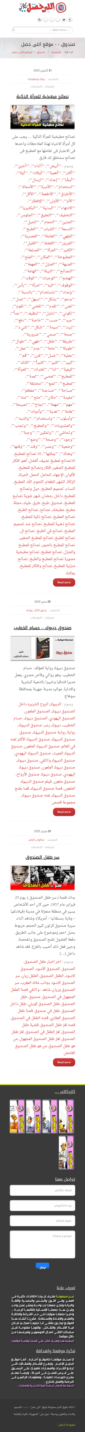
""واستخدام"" (44, 418)
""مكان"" (51, 397)
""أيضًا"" (68, 180)
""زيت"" (69, 327)
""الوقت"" (29, 278)
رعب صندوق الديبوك (34, 725)
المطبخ (19, 482)
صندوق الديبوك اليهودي (33, 753)
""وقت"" (33, 446)
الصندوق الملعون (37, 711)
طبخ (45, 503)
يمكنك (70, 573)
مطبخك (58, 510)
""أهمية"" (54, 173)
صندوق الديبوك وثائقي (57, 760)
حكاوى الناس (36, 839)
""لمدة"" (32, 376)
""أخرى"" (22, 166)
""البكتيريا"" (28, 208)
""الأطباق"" (66, 194)
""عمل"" (22, 348)
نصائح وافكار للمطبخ (36, 566)
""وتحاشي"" (65, 432)
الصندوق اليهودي (62, 718)
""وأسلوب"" (66, 418)
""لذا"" (54, 369)
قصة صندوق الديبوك (46, 788)
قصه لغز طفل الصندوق (57, 1025)
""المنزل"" (49, 264)
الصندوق (68, 969)
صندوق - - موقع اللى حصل (28, 52)
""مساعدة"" (48, 390)
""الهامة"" (31, 271)
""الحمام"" (49, 222)
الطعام (50, 482)
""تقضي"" (36, 306)
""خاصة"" (36, 320)
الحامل (46, 475)
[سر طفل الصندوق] (42, 877)
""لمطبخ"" (67, 383)
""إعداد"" (53, 180)
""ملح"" (37, 397)
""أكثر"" (69, 173)
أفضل (33, 460)
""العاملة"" (50, 236)
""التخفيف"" (65, 215)
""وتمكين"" (45, 432)
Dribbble (45, 19)
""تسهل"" (35, 299)
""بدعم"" (68, 299)
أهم (24, 460)
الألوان (70, 475)
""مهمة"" (54, 404)
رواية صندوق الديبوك (49, 732)
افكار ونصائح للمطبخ (35, 467)
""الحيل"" (31, 222)
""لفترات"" (39, 369)
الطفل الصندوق (52, 976)
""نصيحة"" (21, 404)
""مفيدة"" (67, 397)
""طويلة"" (67, 348)
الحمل (34, 475)
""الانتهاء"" (66, 208)
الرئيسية (56, 52)
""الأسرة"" (46, 187)
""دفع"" (21, 320)
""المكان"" (45, 257)
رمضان (47, 496)
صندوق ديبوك (27, 760)
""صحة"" (68, 334)
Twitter (63, 19)
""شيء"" (22, 327)
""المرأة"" (51, 250)
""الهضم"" (67, 278)
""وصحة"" (50, 439)
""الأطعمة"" (47, 194)
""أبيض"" (53, 166)
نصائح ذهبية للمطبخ (59, 524)
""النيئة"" (48, 271)
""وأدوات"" (36, 411)
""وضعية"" (66, 446)
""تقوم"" (20, 306)
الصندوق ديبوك (36, 718)
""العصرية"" (31, 236)
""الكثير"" (67, 250)
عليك (27, 503)
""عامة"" (51, 348)
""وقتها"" (18, 446)
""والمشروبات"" (63, 425)
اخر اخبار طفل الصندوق (42, 961)
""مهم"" (69, 404)
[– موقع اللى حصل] (42, 8)
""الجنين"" (67, 222)
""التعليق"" (45, 215)
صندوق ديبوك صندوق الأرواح (39, 774)
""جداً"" (17, 313)
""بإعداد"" (67, 292)
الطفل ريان (30, 976)
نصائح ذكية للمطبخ (36, 517)
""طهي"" (35, 341)
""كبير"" (69, 362)
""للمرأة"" (22, 369)
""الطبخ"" (31, 229)
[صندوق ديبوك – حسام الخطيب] (42, 648)
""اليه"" (50, 285)
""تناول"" (50, 313)
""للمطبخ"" (66, 376)
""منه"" (23, 397)
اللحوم (39, 482)
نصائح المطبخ (64, 517)
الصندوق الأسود (48, 969)
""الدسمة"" (67, 229)
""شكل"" (38, 327)
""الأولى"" (54, 201)
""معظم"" (29, 390)
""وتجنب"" (20, 425)
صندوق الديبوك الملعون (42, 746)
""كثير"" (54, 362)
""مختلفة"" (35, 383)
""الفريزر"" (67, 243)
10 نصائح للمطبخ (27, 453)
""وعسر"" (49, 446)
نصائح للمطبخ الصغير (36, 538)
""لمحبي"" (48, 376)
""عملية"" (68, 355)
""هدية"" (53, 411)
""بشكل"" (52, 299)
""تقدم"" (53, 306)
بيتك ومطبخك (36, 79)
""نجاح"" (39, 404)
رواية (29, 610)
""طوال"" (19, 341)
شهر (37, 496)
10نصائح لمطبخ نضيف (57, 460)
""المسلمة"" (33, 250)
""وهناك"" (67, 453)
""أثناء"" (38, 166)
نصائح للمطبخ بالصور (58, 545)
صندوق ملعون (64, 781)
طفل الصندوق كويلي (44, 1004)
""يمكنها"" (50, 453)
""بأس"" (20, 285)
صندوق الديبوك (63, 739)
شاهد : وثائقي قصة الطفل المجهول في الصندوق (43, 993)
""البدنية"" (48, 208)
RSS (39, 19)
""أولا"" (22, 173)
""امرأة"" (36, 285)
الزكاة (71, 482)
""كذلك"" (24, 362)
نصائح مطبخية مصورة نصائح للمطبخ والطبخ (45, 556)
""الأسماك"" (27, 187)
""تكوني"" (67, 313)
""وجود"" (68, 439)
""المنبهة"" (67, 264)
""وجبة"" (28, 432)
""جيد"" (69, 320)
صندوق (57, 503)
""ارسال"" (36, 180)
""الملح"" (29, 257)
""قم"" (24, 355)
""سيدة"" (54, 327)
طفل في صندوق (47, 1011)
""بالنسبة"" (27, 292)
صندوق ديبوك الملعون (58, 767)
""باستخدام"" (47, 292)
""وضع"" (34, 439)
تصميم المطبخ (52, 488)
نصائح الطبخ (28, 510)
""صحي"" (51, 334)
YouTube (57, 19)
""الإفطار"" (36, 201)
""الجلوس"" (26, 215)
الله (29, 482)
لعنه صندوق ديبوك (36, 795)
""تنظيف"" (32, 313)
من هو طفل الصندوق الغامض (45, 1050)
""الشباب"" (48, 229)
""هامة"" (68, 411)
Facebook (70, 19)
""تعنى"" (68, 306)
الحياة (23, 475)
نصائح (45, 510)
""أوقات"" (37, 173)
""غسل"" (52, 355)
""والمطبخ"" (40, 425)
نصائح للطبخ (65, 538)
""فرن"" (37, 355)
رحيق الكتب (40, 610)
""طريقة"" (67, 341)
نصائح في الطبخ (50, 531)
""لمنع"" (52, 383)
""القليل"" (31, 243)
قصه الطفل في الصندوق (29, 1018)
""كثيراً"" (40, 362)
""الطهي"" (67, 236)
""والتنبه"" (24, 418)
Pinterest (51, 19)
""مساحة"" (66, 390)
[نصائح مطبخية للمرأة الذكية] (42, 117)
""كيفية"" (68, 369)
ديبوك (56, 725)
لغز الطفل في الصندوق (43, 1032)
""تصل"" (19, 299)
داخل (58, 496)
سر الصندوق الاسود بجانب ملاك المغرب (45, 979)
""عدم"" (37, 348)
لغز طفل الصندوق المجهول (39, 1039)
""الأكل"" (30, 194)
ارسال (42, 1267)
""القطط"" (49, 243)
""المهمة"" (32, 264)
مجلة (17, 503)
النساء (70, 488)
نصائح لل (27, 531)
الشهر (61, 482)
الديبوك (55, 704)
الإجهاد (58, 475)
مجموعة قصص (63, 802)
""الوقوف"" (66, 285)
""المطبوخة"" (64, 257)
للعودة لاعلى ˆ (66, 1424)
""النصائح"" (66, 271)
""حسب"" (53, 320)
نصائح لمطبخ (51, 552)
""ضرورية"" (33, 334)
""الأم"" (69, 201)
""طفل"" (51, 341)
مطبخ (70, 510)
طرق (36, 503)
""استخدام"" (65, 187)
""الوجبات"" (48, 278)
